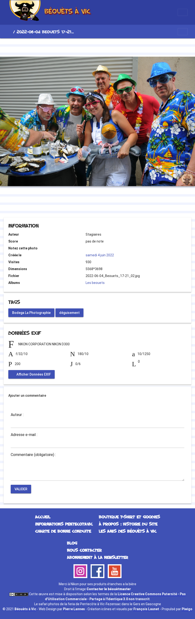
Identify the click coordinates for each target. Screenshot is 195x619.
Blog (72, 542)
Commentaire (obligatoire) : (33, 455)
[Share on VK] (107, 204)
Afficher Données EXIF (33, 374)
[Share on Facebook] (89, 204)
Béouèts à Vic (25, 609)
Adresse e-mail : (24, 435)
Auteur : (17, 415)
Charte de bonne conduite (63, 531)
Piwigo (187, 609)
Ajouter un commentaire (27, 395)
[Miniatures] (97, 46)
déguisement (69, 312)
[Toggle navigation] (183, 12)
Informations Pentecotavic (64, 523)
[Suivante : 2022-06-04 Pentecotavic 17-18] (114, 46)
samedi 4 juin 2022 (100, 255)
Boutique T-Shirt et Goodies (129, 516)
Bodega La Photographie (31, 312)
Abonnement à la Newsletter (97, 557)
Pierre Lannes (74, 609)
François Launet (146, 609)
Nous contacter (84, 550)
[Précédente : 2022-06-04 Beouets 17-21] (81, 46)
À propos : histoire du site (128, 523)
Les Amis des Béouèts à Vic (127, 531)
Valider (21, 489)
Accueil (9, 31)
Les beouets (95, 283)
